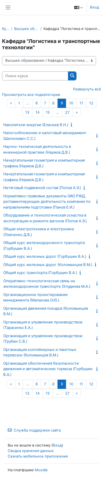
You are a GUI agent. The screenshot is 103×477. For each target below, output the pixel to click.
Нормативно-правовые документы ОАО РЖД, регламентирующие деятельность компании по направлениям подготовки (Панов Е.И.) (46, 202)
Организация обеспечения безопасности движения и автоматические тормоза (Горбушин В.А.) (47, 369)
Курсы (5, 28)
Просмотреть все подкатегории (31, 94)
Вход (94, 7)
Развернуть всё (87, 89)
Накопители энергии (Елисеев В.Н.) (35, 124)
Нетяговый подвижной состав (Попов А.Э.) (42, 187)
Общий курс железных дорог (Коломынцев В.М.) (47, 264)
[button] (78, 7)
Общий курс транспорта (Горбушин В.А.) (40, 272)
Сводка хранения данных (31, 451)
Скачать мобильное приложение (38, 456)
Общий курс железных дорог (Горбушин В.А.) (44, 256)
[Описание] (73, 124)
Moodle (41, 470)
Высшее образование (26, 28)
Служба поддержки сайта (37, 430)
